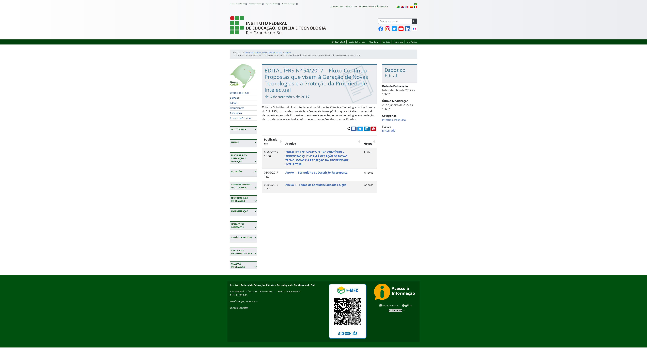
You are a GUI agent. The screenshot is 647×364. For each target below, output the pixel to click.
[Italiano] (415, 6)
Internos (387, 120)
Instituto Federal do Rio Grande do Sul (263, 53)
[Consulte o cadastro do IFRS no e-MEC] (347, 311)
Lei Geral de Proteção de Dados (373, 6)
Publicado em (270, 141)
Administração (244, 211)
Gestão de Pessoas (244, 237)
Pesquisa (400, 120)
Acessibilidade (337, 6)
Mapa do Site (351, 6)
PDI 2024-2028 (338, 41)
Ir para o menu (256, 4)
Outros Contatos (239, 307)
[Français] (407, 6)
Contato (386, 41)
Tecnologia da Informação (244, 199)
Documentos (237, 108)
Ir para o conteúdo (238, 4)
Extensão (244, 171)
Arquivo (290, 143)
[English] (402, 6)
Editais (288, 53)
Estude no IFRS (238, 92)
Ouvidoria (373, 41)
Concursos (236, 113)
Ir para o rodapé (289, 4)
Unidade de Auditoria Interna (244, 252)
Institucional (244, 129)
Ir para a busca (273, 4)
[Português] (415, 4)
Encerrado (388, 130)
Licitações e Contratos (244, 226)
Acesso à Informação (244, 265)
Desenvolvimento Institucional (244, 186)
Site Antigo (412, 41)
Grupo (368, 143)
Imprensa (398, 41)
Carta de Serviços (357, 41)
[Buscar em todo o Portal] (414, 21)
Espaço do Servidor (241, 118)
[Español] (411, 6)
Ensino (244, 142)
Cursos (234, 97)
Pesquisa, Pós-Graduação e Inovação (244, 158)
